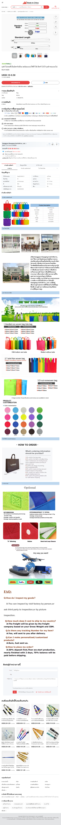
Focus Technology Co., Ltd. (31, 816)
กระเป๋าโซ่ (46, 804)
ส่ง (14, 692)
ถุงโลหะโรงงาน (7, 804)
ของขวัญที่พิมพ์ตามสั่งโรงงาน (33, 804)
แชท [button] (46, 82)
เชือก (17, 781)
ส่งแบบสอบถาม (15, 82)
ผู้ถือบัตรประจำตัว (34, 787)
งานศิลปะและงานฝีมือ (11, 11)
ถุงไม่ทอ (18, 784)
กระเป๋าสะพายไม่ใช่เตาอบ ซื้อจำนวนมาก (36, 807)
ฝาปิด (46, 781)
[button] (54, 168)
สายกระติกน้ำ (5, 781)
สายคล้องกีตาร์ (34, 781)
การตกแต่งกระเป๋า (18, 804)
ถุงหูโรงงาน (6, 807)
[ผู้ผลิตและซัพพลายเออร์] (31, 2)
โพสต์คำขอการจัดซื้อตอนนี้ (43, 692)
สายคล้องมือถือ (34, 784)
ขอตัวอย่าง (30, 86)
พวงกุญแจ (47, 784)
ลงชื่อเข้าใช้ (5, 158)
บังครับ (17, 787)
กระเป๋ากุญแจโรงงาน (17, 807)
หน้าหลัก (3, 11)
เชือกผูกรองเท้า (5, 787)
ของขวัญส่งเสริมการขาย (23, 11)
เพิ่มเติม (3, 810)
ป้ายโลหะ (47, 787)
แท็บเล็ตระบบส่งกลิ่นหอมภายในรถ (9, 784)
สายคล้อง (31, 11)
